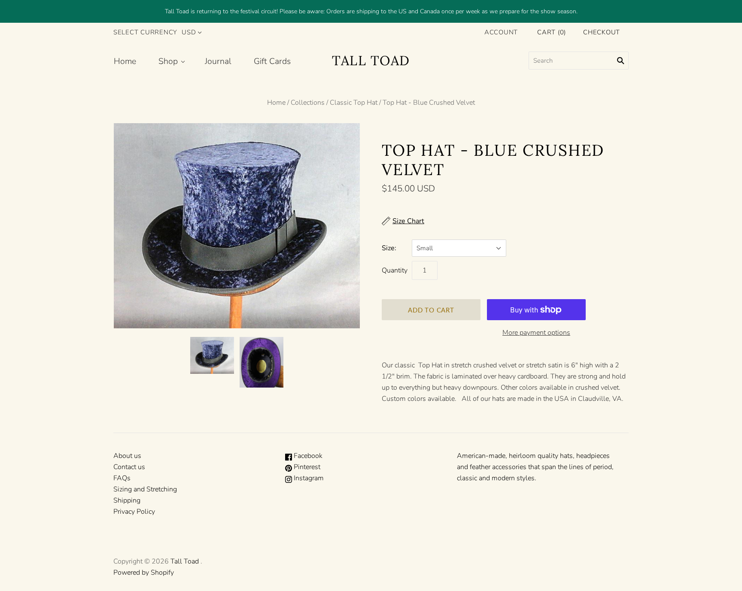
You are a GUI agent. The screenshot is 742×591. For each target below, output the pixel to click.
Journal (218, 61)
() (551, 32)
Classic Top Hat (353, 102)
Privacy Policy (134, 511)
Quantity (394, 270)
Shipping (126, 500)
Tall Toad (184, 561)
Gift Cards (272, 61)
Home (125, 61)
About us (127, 456)
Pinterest (306, 467)
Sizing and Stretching (145, 489)
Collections (308, 102)
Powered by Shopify (143, 572)
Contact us (129, 467)
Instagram (308, 478)
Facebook (307, 456)
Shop (168, 61)
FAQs (122, 478)
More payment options (536, 332)
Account (501, 32)
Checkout (601, 32)
